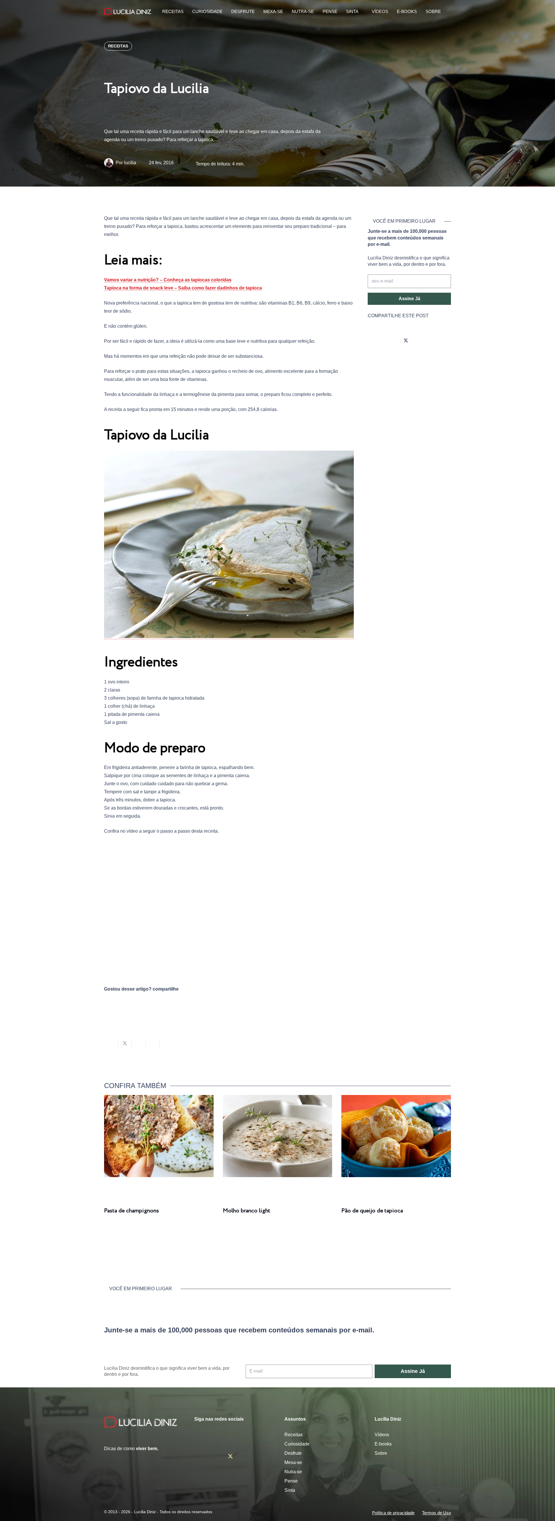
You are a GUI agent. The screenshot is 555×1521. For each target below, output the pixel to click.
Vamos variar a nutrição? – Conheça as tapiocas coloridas (168, 279)
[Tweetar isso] (125, 1043)
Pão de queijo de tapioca (372, 1211)
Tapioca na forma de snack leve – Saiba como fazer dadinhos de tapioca (183, 287)
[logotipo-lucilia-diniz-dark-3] (127, 11)
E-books (383, 1443)
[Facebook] (389, 340)
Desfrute (293, 1453)
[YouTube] (422, 340)
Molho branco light (246, 1211)
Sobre (381, 1453)
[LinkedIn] (438, 340)
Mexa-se (293, 1462)
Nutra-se (293, 1471)
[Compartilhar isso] (111, 1043)
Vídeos (382, 1434)
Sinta (289, 1490)
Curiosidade (297, 1443)
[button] (448, 11)
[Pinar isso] (153, 1043)
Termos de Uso (436, 1512)
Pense (291, 1480)
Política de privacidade (393, 1512)
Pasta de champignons (131, 1211)
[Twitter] (406, 340)
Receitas (293, 1434)
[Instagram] (373, 340)
